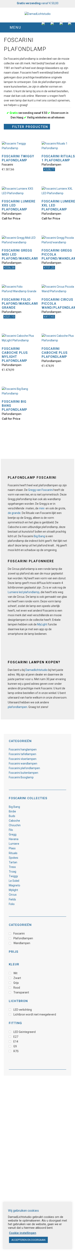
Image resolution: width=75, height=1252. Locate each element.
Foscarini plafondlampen (24, 768)
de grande (14, 513)
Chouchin (15, 825)
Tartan (13, 862)
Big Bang (39, 536)
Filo (11, 829)
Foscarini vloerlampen (22, 759)
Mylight (13, 890)
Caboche (14, 820)
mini (42, 508)
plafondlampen (17, 707)
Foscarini (7, 164)
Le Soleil (14, 880)
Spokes (13, 857)
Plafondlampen (51, 164)
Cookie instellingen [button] (22, 1233)
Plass (12, 848)
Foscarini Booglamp (21, 777)
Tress (12, 867)
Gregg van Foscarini (40, 489)
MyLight (42, 624)
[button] (37, 27)
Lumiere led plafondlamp (23, 592)
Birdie (12, 811)
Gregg (12, 834)
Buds (12, 816)
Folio (12, 904)
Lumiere (14, 843)
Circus (13, 894)
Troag (12, 871)
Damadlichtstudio (36, 670)
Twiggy (13, 876)
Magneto (14, 885)
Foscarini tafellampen (22, 754)
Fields (12, 899)
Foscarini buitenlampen (23, 772)
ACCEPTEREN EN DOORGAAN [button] (28, 1239)
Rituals (13, 853)
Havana (13, 839)
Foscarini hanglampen (23, 749)
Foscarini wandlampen (23, 763)
